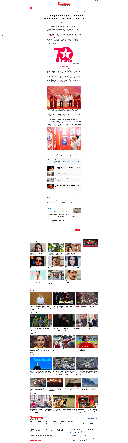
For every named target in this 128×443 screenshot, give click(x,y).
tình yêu (79, 68)
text (78, 11)
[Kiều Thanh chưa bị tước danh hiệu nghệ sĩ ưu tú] (38, 247)
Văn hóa (75, 8)
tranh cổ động (56, 33)
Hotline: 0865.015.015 (49, 0)
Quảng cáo (84, 0)
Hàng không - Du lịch (86, 425)
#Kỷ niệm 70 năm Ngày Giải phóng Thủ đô (55, 200)
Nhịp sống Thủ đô (33, 426)
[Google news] (81, 432)
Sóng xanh (41, 8)
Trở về (2, 38)
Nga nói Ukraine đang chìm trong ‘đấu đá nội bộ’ (72, 389)
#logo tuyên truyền (51, 202)
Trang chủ (31, 8)
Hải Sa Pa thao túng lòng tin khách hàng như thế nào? (55, 267)
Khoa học (86, 8)
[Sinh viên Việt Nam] (91, 419)
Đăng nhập (49, 224)
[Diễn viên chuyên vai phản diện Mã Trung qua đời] (73, 275)
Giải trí (79, 8)
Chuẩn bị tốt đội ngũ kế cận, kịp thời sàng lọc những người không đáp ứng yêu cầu (40, 308)
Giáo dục (82, 8)
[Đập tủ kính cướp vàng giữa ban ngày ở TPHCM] (41, 320)
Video (94, 8)
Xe (72, 8)
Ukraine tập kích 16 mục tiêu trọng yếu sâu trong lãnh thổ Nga (89, 389)
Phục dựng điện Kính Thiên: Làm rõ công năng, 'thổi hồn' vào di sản (67, 186)
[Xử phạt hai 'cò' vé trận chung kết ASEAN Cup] (87, 320)
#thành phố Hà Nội (66, 202)
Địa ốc (45, 8)
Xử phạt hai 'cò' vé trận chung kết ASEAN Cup (85, 329)
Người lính (69, 8)
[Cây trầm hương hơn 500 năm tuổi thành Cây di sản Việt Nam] (56, 247)
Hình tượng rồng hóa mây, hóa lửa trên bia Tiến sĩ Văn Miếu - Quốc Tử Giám (64, 217)
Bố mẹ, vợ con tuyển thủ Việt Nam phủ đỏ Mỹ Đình (86, 349)
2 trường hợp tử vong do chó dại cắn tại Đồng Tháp (64, 410)
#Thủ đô (72, 202)
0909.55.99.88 (47, 430)
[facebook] (95, 1)
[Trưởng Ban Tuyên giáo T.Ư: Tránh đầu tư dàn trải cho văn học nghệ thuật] (50, 180)
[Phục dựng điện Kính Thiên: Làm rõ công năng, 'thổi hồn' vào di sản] (50, 186)
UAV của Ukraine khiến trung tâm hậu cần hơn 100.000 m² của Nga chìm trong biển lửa (55, 389)
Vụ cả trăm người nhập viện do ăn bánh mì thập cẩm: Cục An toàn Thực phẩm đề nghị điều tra (41, 411)
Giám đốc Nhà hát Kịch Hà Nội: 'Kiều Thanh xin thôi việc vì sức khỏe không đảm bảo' (73, 268)
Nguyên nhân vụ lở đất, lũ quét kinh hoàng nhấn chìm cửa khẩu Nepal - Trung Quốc (86, 372)
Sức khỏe (49, 8)
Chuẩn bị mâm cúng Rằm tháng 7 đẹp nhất (58, 220)
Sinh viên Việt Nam (66, 0)
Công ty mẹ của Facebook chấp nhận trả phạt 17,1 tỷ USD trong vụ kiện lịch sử (40, 372)
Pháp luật (60, 8)
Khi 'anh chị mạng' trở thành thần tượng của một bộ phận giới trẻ (62, 307)
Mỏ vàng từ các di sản (60, 173)
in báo (80, 11)
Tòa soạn (79, 0)
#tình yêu (58, 202)
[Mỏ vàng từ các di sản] (50, 174)
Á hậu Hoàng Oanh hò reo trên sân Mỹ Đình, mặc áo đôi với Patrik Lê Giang (40, 350)
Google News (85, 11)
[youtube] (97, 1)
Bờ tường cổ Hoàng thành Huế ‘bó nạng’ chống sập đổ (73, 254)
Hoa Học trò (73, 0)
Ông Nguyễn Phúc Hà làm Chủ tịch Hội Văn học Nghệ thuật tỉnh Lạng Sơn (38, 281)
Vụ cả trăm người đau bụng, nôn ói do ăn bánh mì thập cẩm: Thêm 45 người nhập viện (86, 411)
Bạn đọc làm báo (36, 440)
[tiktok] (76, 432)
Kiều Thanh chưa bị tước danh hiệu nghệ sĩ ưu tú (37, 254)
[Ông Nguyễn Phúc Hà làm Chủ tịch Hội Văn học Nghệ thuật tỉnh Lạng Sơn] (38, 275)
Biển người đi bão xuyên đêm (87, 306)
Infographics (70, 421)
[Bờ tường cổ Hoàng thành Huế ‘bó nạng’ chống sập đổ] (73, 247)
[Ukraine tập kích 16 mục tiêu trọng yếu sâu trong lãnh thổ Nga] (90, 382)
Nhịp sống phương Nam (41, 426)
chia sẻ (75, 11)
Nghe (2, 27)
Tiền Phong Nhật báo (58, 0)
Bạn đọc (76, 425)
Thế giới (53, 8)
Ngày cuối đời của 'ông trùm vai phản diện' (38, 267)
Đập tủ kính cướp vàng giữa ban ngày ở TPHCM (39, 329)
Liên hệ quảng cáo (47, 429)
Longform (62, 421)
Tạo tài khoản (55, 224)
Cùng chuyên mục (35, 241)
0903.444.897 (60, 430)
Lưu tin (2, 33)
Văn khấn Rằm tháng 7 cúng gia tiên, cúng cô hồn (59, 214)
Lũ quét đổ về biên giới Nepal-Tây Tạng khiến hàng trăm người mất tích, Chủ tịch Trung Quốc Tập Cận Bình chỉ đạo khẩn (64, 373)
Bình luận (2, 35)
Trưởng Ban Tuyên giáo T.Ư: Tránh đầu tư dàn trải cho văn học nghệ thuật (67, 179)
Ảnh (46, 421)
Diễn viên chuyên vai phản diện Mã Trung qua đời (72, 281)
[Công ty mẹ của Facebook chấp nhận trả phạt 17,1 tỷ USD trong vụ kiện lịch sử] (41, 363)
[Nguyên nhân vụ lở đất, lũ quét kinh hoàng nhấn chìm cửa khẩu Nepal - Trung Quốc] (87, 363)
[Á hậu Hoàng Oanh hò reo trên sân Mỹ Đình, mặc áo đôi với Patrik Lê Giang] (41, 341)
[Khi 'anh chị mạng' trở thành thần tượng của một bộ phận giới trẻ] (64, 298)
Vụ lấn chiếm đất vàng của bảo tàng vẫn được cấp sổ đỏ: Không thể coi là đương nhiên (55, 282)
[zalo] (79, 432)
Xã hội (34, 8)
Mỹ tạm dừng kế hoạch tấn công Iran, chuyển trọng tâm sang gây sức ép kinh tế (38, 389)
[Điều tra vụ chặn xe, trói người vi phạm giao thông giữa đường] (64, 320)
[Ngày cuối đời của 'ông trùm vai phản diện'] (38, 261)
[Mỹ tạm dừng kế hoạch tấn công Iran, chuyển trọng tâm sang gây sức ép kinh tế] (38, 382)
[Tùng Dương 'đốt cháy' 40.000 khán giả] (64, 341)
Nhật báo (39, 421)
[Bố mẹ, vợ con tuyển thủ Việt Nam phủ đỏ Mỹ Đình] (87, 341)
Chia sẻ (2, 30)
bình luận (82, 11)
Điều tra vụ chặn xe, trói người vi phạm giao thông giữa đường (64, 329)
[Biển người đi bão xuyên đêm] (87, 298)
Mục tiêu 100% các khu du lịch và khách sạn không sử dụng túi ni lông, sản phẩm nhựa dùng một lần (59, 210)
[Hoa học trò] (96, 419)
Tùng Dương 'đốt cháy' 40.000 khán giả (64, 349)
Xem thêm (97, 8)
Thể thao (64, 8)
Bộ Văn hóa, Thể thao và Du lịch (54, 35)
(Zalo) (51, 430)
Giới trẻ (57, 8)
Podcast (54, 421)
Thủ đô (65, 40)
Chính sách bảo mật (89, 429)
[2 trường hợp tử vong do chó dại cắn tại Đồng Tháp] (64, 401)
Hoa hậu (90, 8)
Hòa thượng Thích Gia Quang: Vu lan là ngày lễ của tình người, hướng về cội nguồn (67, 168)
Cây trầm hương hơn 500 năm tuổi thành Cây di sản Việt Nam (55, 254)
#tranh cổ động (69, 200)
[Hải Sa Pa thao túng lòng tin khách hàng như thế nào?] (56, 261)
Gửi (77, 230)
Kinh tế (37, 8)
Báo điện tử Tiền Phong (64, 4)
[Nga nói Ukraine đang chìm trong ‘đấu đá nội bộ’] (73, 382)
